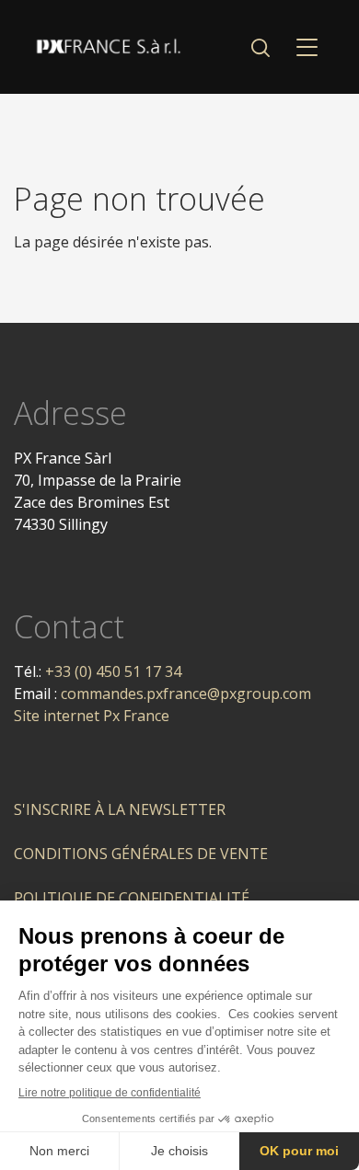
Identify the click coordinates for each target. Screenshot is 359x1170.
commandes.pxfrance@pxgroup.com (186, 693)
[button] (260, 46)
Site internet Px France (91, 715)
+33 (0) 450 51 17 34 (113, 671)
